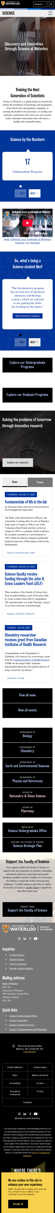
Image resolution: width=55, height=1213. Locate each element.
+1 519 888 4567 (29, 1052)
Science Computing (18, 1020)
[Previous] (20, 193)
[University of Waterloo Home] (10, 4)
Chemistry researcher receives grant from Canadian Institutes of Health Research (26, 639)
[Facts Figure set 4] (34, 186)
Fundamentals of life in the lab (26, 501)
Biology (10, 614)
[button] (40, 4)
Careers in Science (18, 963)
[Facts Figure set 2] (25, 186)
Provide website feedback (21, 968)
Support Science (16, 959)
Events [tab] (40, 482)
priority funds (32, 887)
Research (30, 614)
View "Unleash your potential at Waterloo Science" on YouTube (27, 241)
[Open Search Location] (51, 4)
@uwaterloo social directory (27, 1118)
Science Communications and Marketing (28, 1029)
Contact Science (16, 954)
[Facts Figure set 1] (20, 186)
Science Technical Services (21, 1024)
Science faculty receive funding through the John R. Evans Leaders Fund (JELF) (25, 578)
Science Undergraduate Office (23, 1015)
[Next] (34, 193)
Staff (32, 553)
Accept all (18, 1203)
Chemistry (19, 614)
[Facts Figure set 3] (30, 186)
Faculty (20, 678)
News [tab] (15, 481)
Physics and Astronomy (18, 553)
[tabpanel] (27, 584)
